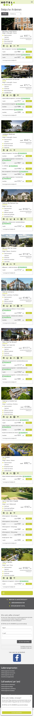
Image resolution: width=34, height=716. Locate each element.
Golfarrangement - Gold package (9, 527)
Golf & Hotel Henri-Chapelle (10, 501)
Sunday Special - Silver (7, 537)
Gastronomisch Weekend (12, 109)
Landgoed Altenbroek (8, 134)
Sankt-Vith (12, 345)
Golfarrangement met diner (8, 671)
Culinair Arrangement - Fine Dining (14, 153)
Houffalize (15, 295)
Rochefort (13, 251)
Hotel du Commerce (8, 292)
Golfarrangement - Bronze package (10, 521)
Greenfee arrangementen (7, 677)
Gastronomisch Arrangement (13, 104)
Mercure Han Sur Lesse (9, 248)
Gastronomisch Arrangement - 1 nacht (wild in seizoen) (14, 368)
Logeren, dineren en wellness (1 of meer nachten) (13, 309)
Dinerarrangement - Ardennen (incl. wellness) (12, 316)
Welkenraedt (13, 504)
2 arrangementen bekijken (9, 60)
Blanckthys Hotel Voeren (9, 31)
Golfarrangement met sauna (8, 673)
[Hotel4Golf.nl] (8, 3)
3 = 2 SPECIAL (10, 166)
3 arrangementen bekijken (9, 115)
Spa (11, 206)
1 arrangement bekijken (8, 229)
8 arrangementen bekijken (9, 184)
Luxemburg (9, 295)
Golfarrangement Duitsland (7, 690)
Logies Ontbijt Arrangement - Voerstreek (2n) (12, 177)
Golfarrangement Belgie (7, 686)
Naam (3, 628)
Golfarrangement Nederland (8, 684)
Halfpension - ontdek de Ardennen (14, 267)
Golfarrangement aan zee (7, 675)
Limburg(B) (9, 33)
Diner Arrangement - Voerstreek (14, 49)
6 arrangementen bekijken (9, 543)
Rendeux (15, 404)
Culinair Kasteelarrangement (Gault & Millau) (16, 476)
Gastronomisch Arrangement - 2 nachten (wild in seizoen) (15, 375)
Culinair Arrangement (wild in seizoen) (15, 420)
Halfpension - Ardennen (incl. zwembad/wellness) (13, 223)
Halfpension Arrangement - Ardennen (15, 581)
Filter (5, 14)
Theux (11, 565)
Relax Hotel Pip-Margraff (9, 342)
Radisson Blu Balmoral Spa (10, 203)
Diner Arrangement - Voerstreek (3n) (15, 171)
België (3, 33)
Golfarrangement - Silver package (9, 516)
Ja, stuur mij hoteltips (24, 642)
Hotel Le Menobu (7, 562)
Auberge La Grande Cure (9, 401)
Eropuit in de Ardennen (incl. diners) (14, 432)
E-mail (3, 633)
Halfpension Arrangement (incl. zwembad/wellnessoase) (15, 361)
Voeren (15, 33)
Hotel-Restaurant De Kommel (10, 79)
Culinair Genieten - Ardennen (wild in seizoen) (12, 426)
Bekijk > (29, 51)
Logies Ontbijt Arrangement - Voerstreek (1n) (12, 159)
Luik (8, 206)
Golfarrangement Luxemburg (8, 688)
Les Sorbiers (6, 457)
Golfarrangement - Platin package (9, 532)
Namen (8, 251)
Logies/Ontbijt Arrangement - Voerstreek (16, 54)
